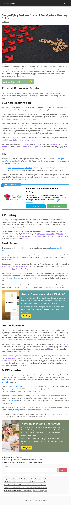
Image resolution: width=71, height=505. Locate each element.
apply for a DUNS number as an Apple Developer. (33, 410)
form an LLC (11, 140)
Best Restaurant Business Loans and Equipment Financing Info (25, 491)
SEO (48, 349)
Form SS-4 (22, 179)
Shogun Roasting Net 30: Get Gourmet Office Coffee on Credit (25, 479)
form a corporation (26, 140)
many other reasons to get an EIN (20, 168)
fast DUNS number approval (42, 396)
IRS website (52, 177)
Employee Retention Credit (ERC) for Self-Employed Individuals (25, 488)
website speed (11, 358)
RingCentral (41, 234)
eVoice (60, 234)
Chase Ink (33, 276)
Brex (13, 269)
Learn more (36, 206)
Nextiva (24, 236)
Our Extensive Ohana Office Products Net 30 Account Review (25, 485)
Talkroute (50, 234)
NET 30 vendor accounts (56, 414)
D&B (47, 377)
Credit (13, 457)
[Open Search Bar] (64, 3)
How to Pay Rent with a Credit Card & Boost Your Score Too (24, 460)
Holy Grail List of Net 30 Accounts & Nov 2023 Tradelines (23, 462)
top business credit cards (11, 278)
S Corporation (24, 147)
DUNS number (14, 377)
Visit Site (57, 206)
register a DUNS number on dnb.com (21, 386)
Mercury (11, 266)
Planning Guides (9, 3)
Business (5, 22)
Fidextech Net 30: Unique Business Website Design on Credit (25, 482)
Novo (4, 266)
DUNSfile (13, 400)
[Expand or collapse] (32, 81)
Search (6, 467)
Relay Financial (21, 266)
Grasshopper (36, 236)
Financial (19, 457)
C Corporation (36, 147)
